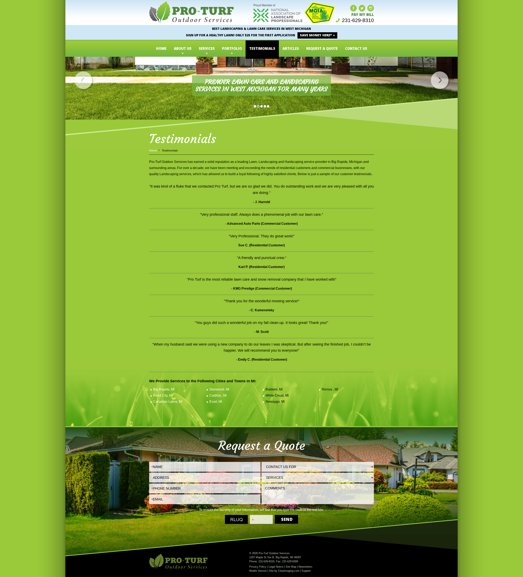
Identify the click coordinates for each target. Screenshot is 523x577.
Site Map (291, 566)
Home (161, 49)
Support (306, 570)
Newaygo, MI (275, 401)
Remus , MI (330, 389)
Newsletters (305, 566)
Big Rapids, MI (163, 389)
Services (207, 49)
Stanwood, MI (219, 389)
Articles (291, 49)
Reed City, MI (163, 395)
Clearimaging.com (288, 570)
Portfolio (232, 49)
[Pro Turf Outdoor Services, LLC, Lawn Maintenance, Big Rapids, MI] (245, 15)
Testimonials (262, 49)
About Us (182, 49)
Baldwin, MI (274, 389)
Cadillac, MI (218, 395)
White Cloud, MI (277, 395)
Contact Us (356, 49)
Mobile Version (258, 570)
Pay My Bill (362, 15)
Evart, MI (215, 401)
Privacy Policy (257, 566)
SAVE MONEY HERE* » (317, 35)
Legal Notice (276, 566)
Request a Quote (322, 49)
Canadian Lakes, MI (167, 401)
